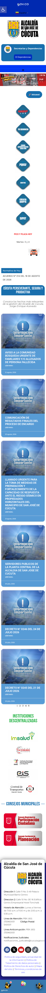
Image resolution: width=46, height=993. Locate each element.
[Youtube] (21, 950)
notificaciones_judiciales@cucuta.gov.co (24, 940)
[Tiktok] (35, 950)
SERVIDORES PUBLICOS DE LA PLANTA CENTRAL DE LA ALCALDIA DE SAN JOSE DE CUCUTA (22, 568)
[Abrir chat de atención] (8, 985)
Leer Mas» (9, 366)
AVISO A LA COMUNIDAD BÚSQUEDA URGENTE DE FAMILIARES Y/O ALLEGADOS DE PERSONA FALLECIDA (23, 357)
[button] (3, 9)
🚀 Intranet (34, 94)
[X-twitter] (14, 950)
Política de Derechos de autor (19, 966)
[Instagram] (28, 950)
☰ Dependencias (23, 57)
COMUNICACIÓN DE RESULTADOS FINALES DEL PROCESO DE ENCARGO (21, 421)
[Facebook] (7, 950)
